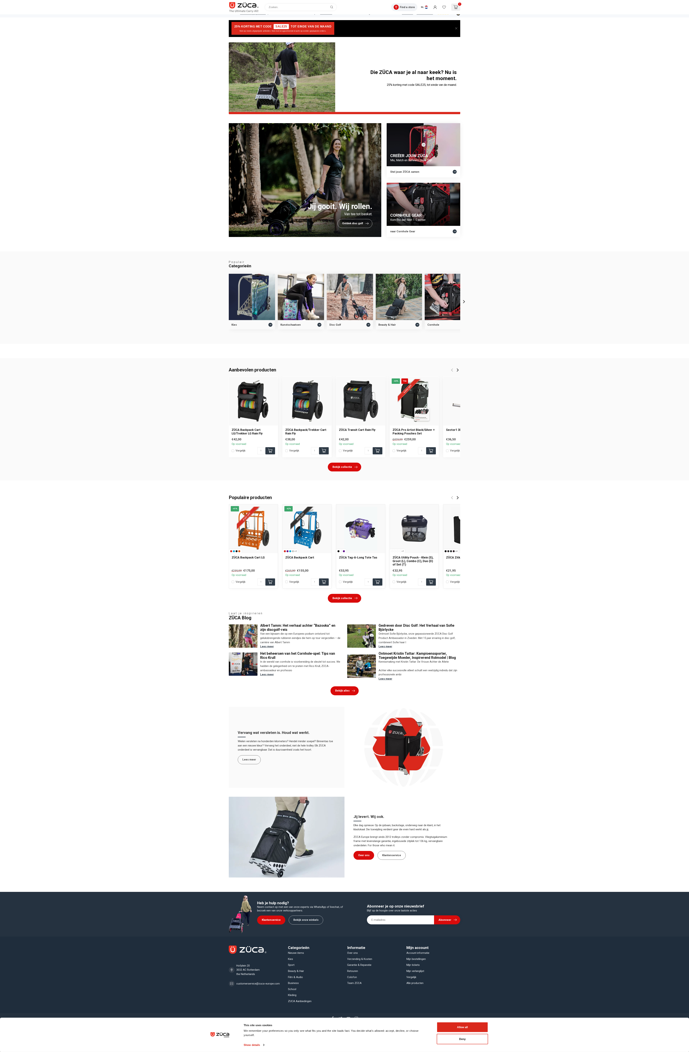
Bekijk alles (342, 690)
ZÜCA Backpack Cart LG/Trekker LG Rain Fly (247, 431)
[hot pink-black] (454, 551)
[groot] (395, 551)
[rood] (231, 551)
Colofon (352, 977)
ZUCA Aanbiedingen (299, 1001)
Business (293, 983)
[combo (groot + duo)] (398, 551)
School (292, 989)
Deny (462, 1038)
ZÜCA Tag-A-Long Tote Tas (358, 557)
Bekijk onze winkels (305, 919)
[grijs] (293, 551)
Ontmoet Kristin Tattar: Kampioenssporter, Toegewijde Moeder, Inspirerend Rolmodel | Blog (417, 655)
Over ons (363, 855)
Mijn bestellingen (416, 959)
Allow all (462, 1027)
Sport (291, 965)
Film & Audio (295, 977)
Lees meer (267, 646)
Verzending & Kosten (359, 959)
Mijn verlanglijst (415, 971)
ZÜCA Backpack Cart (299, 557)
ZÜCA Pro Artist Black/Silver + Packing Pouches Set (414, 431)
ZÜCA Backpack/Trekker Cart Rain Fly (305, 431)
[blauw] (234, 551)
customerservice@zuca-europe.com (258, 983)
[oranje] (239, 551)
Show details (252, 1044)
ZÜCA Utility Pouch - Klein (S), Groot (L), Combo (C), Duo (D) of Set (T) (413, 561)
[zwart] (237, 551)
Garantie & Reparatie (359, 965)
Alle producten (414, 983)
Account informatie (417, 953)
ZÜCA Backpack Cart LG (248, 557)
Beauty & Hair (296, 971)
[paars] (288, 551)
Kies (290, 959)
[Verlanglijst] (444, 7)
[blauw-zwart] (451, 551)
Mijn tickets (413, 965)
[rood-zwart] (448, 551)
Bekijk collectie (342, 467)
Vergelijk (240, 450)
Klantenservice (391, 855)
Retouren (352, 971)
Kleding (292, 995)
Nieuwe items (296, 953)
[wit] (341, 551)
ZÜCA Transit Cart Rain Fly (357, 429)
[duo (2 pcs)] (400, 551)
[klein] (392, 551)
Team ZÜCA (354, 983)
